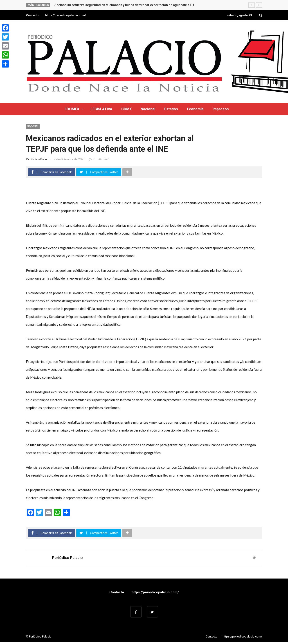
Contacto (32, 15)
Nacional (148, 109)
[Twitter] (5, 36)
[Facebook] (5, 27)
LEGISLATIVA (101, 109)
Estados (171, 109)
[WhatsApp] (5, 54)
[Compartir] (5, 63)
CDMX (126, 109)
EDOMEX (72, 109)
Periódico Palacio (38, 159)
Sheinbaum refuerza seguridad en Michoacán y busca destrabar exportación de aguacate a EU (124, 5)
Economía (195, 109)
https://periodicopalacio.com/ (65, 15)
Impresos (221, 109)
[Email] (5, 45)
